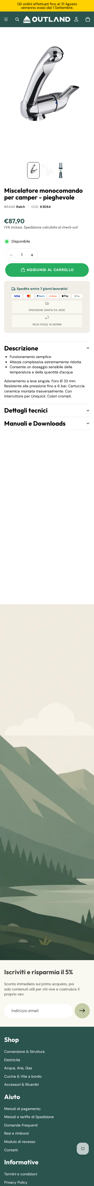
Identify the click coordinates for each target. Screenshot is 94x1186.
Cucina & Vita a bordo (23, 1076)
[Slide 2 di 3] (47, 170)
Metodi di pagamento (22, 1108)
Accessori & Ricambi (21, 1084)
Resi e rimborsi (16, 1133)
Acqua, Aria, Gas (18, 1068)
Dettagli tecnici (26, 410)
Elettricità (12, 1059)
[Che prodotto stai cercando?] (17, 19)
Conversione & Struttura (24, 1051)
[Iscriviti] (82, 1010)
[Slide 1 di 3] (33, 170)
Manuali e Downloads (35, 423)
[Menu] (6, 19)
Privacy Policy (15, 1182)
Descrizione (21, 348)
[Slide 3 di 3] (60, 170)
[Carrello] (87, 19)
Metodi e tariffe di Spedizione (29, 1116)
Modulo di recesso (19, 1141)
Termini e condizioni (20, 1174)
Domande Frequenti (21, 1125)
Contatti (11, 1150)
